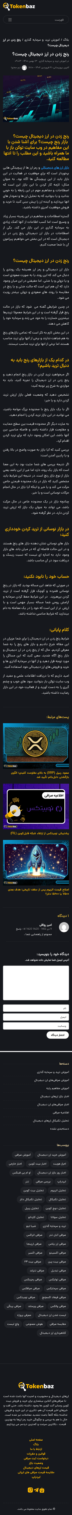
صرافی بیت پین (57, 1262)
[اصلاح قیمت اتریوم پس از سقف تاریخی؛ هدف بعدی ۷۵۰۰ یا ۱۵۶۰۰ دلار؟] (36, 862)
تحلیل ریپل (32, 1208)
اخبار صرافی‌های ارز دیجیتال (53, 1104)
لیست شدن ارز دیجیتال (52, 1315)
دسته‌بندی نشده (59, 1129)
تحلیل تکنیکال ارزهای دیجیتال (51, 1121)
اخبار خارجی (15, 1164)
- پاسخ (19, 929)
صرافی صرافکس (31, 1288)
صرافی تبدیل (58, 1271)
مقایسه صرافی (58, 1324)
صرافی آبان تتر (57, 1235)
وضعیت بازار (36, 1463)
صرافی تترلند (37, 1271)
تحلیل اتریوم (58, 1190)
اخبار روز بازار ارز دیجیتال (51, 1173)
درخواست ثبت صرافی (36, 1458)
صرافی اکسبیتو (57, 1253)
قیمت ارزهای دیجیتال (36, 1468)
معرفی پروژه (24, 1315)
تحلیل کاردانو (36, 1217)
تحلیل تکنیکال (57, 1199)
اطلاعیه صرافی (61, 1113)
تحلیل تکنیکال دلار (31, 1199)
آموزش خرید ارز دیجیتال (51, 1155)
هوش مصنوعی (34, 1324)
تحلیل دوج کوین (56, 1208)
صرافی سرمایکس (56, 1288)
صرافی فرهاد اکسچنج (54, 1297)
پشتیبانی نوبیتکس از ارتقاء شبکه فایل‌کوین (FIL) (40, 833)
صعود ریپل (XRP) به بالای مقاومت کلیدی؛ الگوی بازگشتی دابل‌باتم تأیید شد (40, 775)
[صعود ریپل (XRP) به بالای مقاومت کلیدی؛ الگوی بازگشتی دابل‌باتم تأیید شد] (36, 746)
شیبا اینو (31, 1226)
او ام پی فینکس (21, 1173)
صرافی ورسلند (36, 1306)
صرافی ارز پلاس (57, 1244)
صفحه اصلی (36, 1440)
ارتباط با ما (36, 1449)
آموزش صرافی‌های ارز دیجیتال (51, 1080)
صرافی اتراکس (34, 1235)
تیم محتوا (16, 67)
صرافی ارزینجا (34, 1244)
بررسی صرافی (43, 1182)
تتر (27, 1182)
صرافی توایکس (57, 1279)
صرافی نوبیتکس (26, 1297)
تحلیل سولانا (58, 1217)
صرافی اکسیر (35, 1253)
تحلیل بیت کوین (33, 1190)
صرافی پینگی (14, 1306)
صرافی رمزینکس (33, 1279)
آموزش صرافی (23, 1155)
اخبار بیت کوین (37, 1164)
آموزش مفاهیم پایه (57, 1088)
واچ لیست (13, 1324)
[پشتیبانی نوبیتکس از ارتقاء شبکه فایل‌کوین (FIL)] (36, 806)
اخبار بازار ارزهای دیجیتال (54, 1096)
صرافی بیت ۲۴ (32, 1262)
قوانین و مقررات (36, 1454)
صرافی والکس (58, 1306)
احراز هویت (59, 1164)
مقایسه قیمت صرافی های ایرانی (36, 1472)
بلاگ (66, 40)
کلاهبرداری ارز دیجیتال (53, 1333)
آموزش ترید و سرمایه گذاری (42, 40)
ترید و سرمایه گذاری (54, 1226)
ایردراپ (61, 1182)
